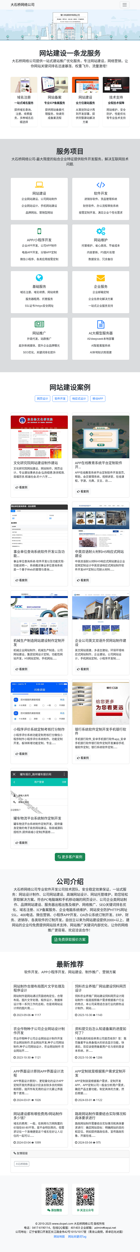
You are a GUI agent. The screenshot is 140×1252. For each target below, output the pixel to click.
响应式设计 (79, 398)
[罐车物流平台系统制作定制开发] (39, 792)
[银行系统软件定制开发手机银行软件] (100, 703)
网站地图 (59, 1236)
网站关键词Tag (77, 1236)
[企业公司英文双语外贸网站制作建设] (100, 614)
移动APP (98, 398)
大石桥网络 (22, 1163)
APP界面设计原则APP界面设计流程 (38, 1073)
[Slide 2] (73, 36)
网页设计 (42, 398)
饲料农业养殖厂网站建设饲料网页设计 (100, 988)
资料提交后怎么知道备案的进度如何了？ (100, 1031)
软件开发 (60, 398)
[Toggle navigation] (124, 4)
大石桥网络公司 (22, 4)
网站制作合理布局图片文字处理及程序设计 (39, 988)
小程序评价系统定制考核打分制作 (39, 729)
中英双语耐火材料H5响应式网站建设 (99, 553)
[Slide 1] (66, 36)
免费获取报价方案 (71, 939)
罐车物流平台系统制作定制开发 (37, 818)
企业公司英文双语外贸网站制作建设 (100, 642)
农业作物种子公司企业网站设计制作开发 (39, 1031)
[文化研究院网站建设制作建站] (39, 437)
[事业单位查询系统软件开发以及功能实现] (39, 526)
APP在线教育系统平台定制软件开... (98, 465)
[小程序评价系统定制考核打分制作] (39, 703)
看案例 (22, 487)
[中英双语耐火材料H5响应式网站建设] (100, 526)
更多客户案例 (71, 857)
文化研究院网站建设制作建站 (35, 463)
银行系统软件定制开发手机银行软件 (100, 731)
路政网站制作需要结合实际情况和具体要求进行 (100, 1116)
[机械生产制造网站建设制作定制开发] (39, 614)
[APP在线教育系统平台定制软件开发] (100, 437)
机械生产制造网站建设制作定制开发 (39, 642)
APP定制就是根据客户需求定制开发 (100, 1073)
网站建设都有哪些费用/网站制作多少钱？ (37, 1116)
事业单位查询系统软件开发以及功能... (39, 553)
